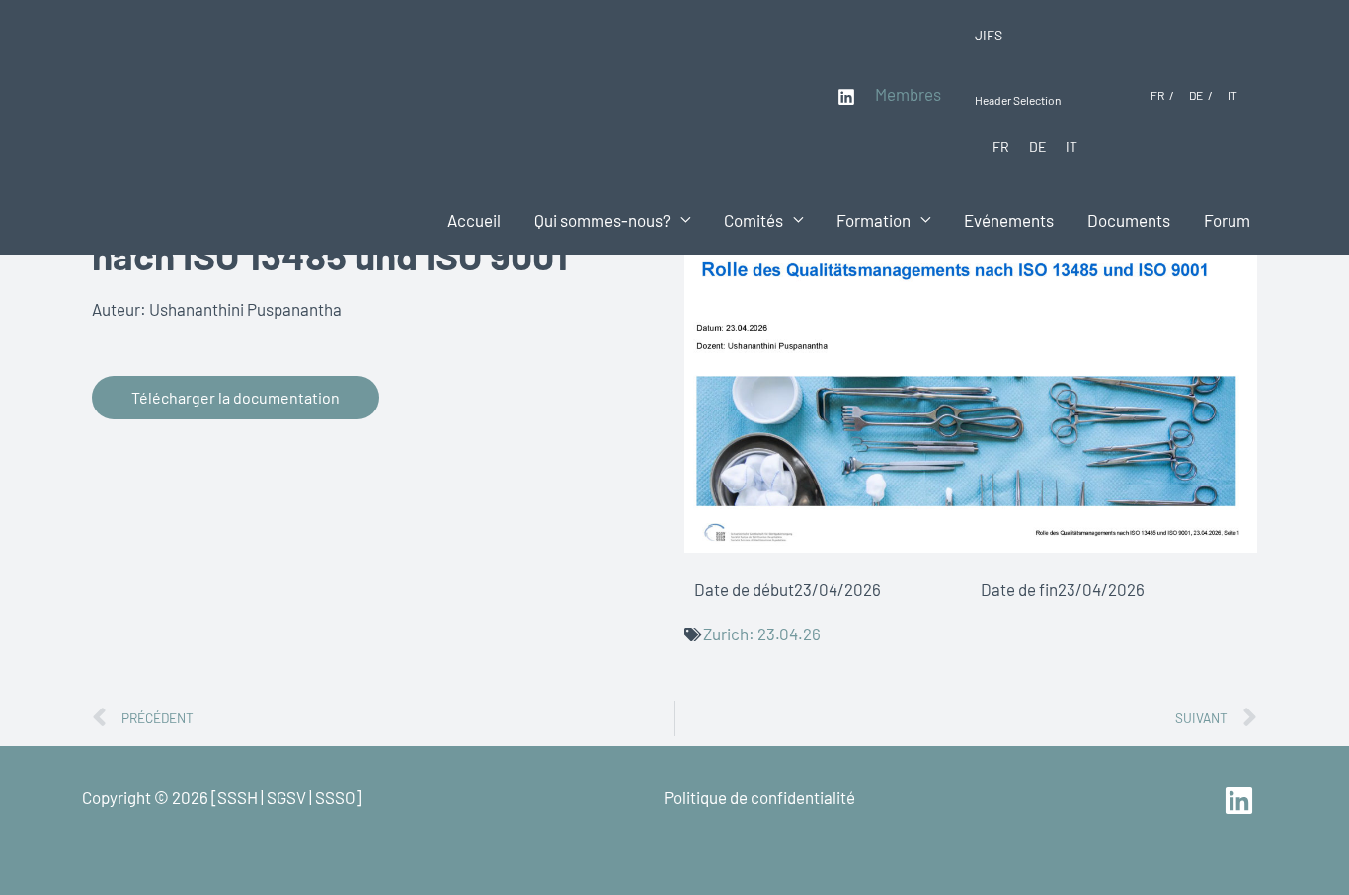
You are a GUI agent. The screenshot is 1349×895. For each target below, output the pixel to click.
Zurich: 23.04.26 (762, 633)
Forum (1227, 220)
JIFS (988, 35)
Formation (873, 220)
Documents (1128, 220)
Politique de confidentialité (759, 797)
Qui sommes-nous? (602, 220)
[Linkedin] (846, 97)
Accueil (474, 220)
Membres (908, 94)
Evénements (1009, 220)
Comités (753, 220)
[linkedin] (1242, 800)
